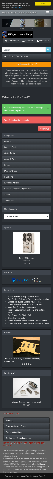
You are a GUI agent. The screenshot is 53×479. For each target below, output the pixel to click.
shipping (13, 456)
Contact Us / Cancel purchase (18, 438)
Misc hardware (10, 170)
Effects (7, 165)
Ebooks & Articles (11, 182)
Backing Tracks (10, 147)
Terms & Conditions (14, 432)
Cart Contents (13, 40)
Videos (7, 194)
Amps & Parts (10, 159)
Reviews (7, 332)
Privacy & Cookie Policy (16, 426)
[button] (5, 23)
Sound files (9, 200)
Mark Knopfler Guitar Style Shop (19, 12)
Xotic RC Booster (26, 258)
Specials (7, 227)
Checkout (29, 40)
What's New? (9, 373)
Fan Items (8, 176)
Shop (11, 56)
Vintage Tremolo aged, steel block (26, 402)
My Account (44, 40)
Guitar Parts (9, 153)
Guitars (7, 141)
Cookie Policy (17, 7)
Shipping (9, 420)
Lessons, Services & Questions (17, 188)
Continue (45, 128)
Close (43, 4)
